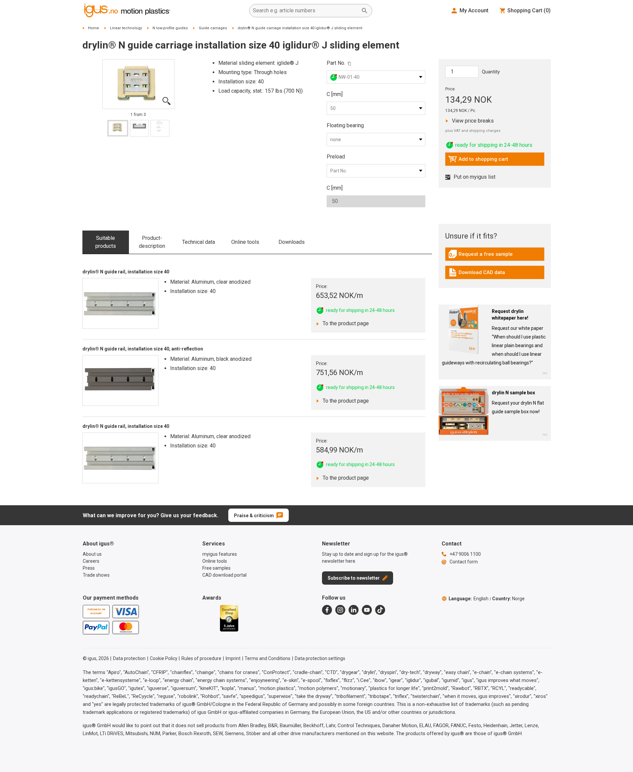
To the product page (344, 323)
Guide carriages (213, 28)
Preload (336, 156)
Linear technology (126, 28)
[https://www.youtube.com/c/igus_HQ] (367, 610)
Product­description (152, 242)
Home (93, 28)
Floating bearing (345, 125)
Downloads (291, 242)
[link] (494, 256)
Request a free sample (480, 255)
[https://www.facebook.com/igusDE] (327, 610)
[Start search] (365, 11)
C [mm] (335, 94)
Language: (468, 598)
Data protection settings (320, 658)
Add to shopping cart (478, 160)
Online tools (245, 242)
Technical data (198, 242)
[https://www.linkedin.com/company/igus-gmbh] (354, 610)
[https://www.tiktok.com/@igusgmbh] (380, 610)
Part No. (336, 63)
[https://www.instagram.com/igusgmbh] (340, 610)
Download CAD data (476, 274)
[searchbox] (305, 11)
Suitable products (105, 242)
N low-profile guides (170, 28)
